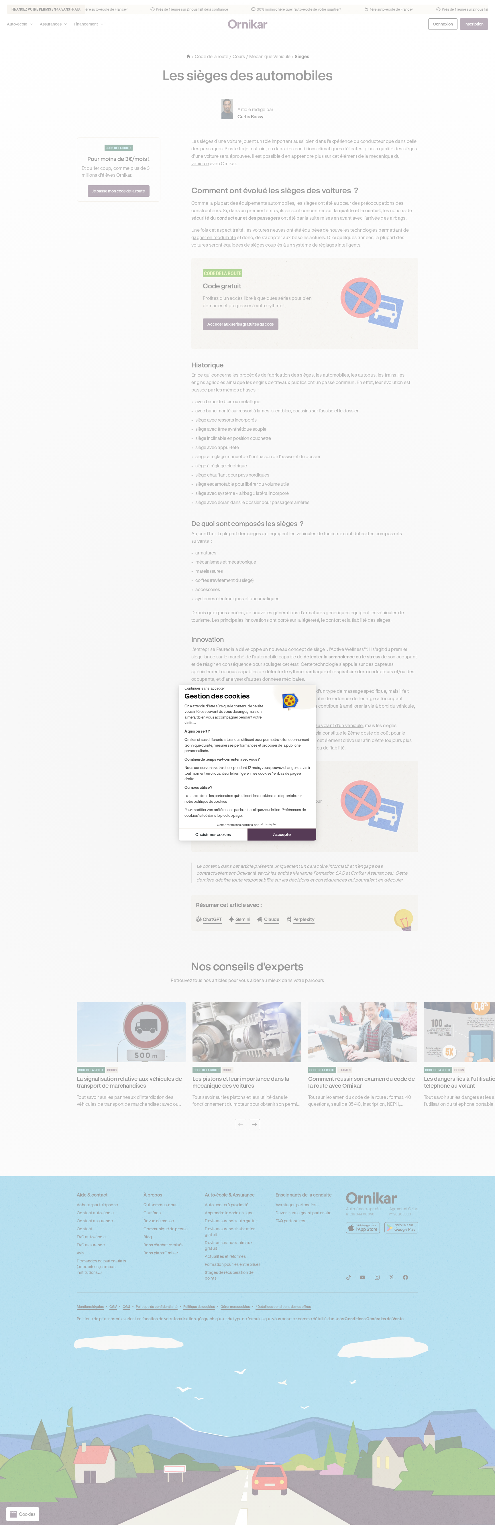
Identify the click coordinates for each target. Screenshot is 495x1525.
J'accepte (282, 834)
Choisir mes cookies (213, 834)
